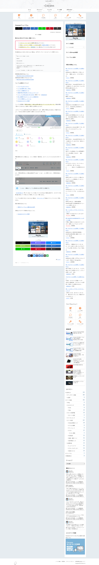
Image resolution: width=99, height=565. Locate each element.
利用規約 (63, 561)
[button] (57, 28)
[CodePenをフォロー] (45, 256)
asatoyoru (68, 90)
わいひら (68, 215)
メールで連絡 (58, 561)
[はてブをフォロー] (39, 256)
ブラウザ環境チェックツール (24, 99)
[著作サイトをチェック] (29, 256)
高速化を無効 (45, 45)
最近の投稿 (58, 116)
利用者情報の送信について (80, 561)
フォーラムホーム (50, 116)
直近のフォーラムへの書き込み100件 (26, 207)
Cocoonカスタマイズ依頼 (24, 101)
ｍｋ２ (67, 77)
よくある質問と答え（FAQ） (24, 88)
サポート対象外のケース (23, 90)
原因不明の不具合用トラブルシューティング (28, 92)
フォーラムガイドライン (23, 86)
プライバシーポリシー (70, 561)
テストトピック (40, 198)
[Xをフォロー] (31, 256)
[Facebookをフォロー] (37, 256)
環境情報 (33, 47)
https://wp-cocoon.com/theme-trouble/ (25, 79)
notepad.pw (44, 94)
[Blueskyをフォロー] (34, 256)
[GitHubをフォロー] (42, 256)
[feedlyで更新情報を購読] (47, 256)
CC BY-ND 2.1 (19, 192)
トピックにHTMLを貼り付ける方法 (26, 94)
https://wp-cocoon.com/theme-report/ (25, 75)
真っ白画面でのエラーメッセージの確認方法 (28, 96)
